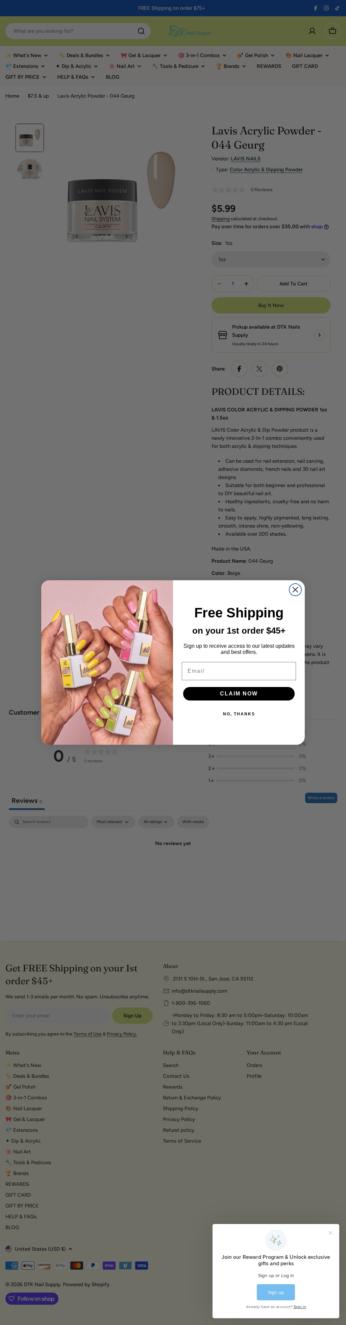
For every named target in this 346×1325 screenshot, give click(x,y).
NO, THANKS (239, 714)
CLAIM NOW (239, 693)
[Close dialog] (295, 590)
